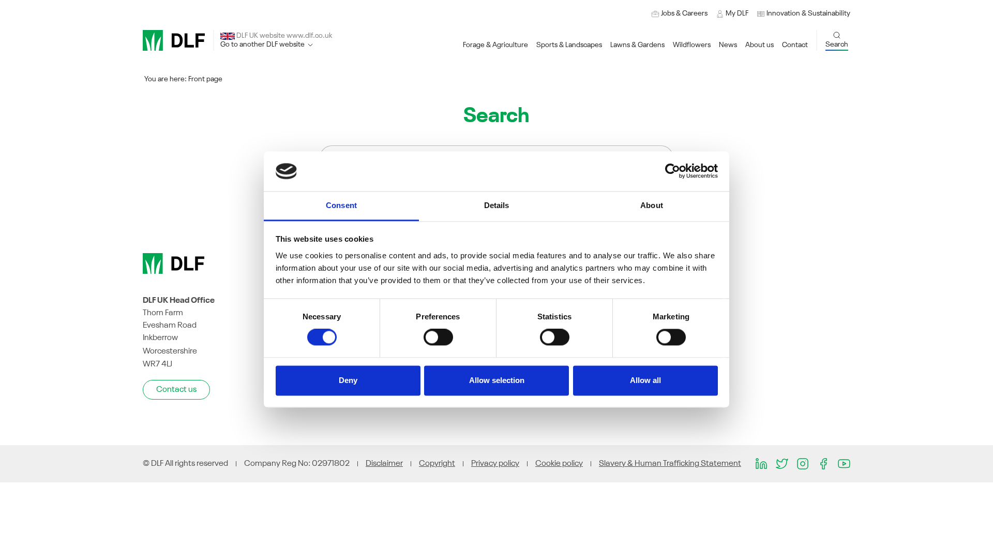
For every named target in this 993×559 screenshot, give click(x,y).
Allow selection (496, 380)
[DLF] (174, 40)
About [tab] (651, 205)
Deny (348, 380)
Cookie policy (559, 464)
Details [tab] (496, 205)
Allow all (645, 380)
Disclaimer (384, 464)
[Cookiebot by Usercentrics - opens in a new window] (672, 171)
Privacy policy (495, 464)
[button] (803, 13)
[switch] (438, 337)
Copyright (437, 464)
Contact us (176, 390)
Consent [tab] (341, 205)
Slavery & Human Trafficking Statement (670, 464)
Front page (205, 79)
